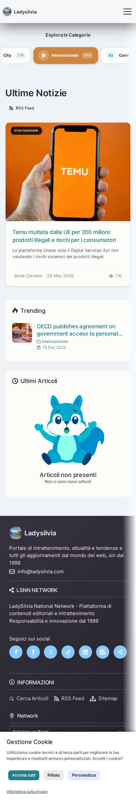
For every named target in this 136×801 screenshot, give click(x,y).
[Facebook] (15, 652)
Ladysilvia (40, 533)
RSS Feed (25, 107)
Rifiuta (54, 775)
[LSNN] (102, 652)
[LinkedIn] (85, 652)
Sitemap (108, 698)
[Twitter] (50, 652)
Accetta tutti (23, 775)
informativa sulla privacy (27, 791)
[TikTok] (68, 652)
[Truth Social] (120, 652)
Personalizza (84, 775)
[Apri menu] (127, 11)
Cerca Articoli (33, 698)
